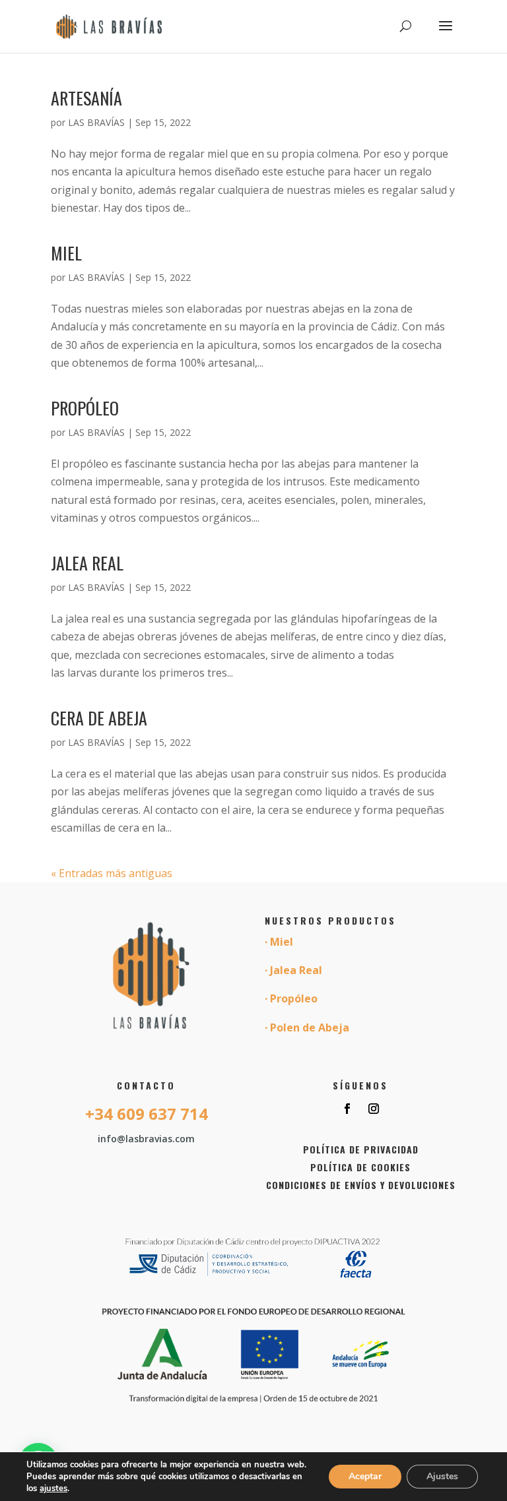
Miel (66, 253)
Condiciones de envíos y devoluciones (361, 1185)
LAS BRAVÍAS (96, 122)
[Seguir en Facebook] (347, 1108)
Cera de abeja (99, 718)
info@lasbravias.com (146, 1138)
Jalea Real (87, 563)
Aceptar (365, 1476)
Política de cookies (360, 1167)
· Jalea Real (293, 970)
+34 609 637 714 (146, 1113)
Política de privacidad (361, 1149)
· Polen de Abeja (307, 1027)
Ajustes (442, 1476)
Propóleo (85, 408)
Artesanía (86, 98)
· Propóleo (291, 998)
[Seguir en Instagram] (373, 1108)
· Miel (279, 941)
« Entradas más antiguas (111, 873)
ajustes (53, 1488)
